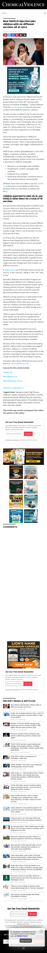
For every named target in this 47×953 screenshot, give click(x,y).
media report (9, 270)
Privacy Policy (22, 936)
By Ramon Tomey (23, 822)
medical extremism (10, 397)
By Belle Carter (23, 804)
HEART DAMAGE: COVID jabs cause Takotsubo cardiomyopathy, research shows (26, 766)
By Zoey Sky (22, 719)
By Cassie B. (22, 882)
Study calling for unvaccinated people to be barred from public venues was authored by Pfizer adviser (26, 810)
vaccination (28, 403)
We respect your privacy (30, 925)
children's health (10, 395)
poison (24, 400)
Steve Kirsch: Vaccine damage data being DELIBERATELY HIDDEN (25, 895)
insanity (39, 395)
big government (22, 392)
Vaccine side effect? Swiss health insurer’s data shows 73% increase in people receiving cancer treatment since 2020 (27, 828)
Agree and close (26, 941)
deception (31, 395)
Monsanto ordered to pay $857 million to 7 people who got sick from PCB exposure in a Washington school (26, 878)
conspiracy (22, 395)
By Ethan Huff (22, 709)
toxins (20, 403)
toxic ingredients (10, 403)
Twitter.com (7, 372)
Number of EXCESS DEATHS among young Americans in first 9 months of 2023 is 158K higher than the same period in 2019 (26, 725)
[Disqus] (23, 557)
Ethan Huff (16, 31)
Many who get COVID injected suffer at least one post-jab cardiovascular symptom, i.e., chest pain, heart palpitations (26, 847)
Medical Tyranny (25, 397)
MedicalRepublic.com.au (13, 381)
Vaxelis (18, 405)
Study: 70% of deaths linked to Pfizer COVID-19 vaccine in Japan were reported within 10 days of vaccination (27, 715)
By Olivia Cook (22, 832)
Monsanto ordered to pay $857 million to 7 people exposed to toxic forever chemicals (26, 838)
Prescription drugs (35, 400)
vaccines (11, 405)
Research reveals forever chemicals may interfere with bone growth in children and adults (25, 736)
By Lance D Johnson (24, 752)
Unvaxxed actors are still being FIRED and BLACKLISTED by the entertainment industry (26, 819)
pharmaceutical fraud (12, 400)
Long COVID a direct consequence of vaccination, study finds (23, 757)
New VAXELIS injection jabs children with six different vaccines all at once (26, 706)
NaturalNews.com (10, 377)
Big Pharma (34, 392)
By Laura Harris (23, 730)
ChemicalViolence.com (19, 364)
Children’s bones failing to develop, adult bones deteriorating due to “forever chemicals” (27, 887)
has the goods (17, 107)
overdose (37, 397)
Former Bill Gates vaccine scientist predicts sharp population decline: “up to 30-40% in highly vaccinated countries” (26, 787)
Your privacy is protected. (12, 440)
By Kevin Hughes (23, 898)
